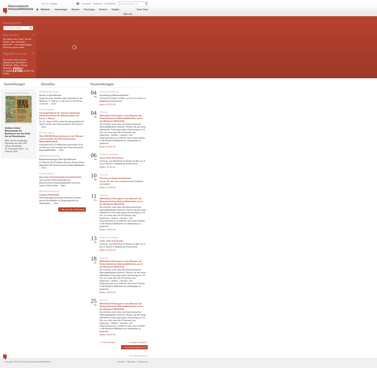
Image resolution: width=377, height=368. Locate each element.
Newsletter (86, 4)
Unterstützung (110, 4)
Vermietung (97, 4)
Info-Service (26, 44)
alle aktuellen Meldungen (73, 209)
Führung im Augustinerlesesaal (115, 178)
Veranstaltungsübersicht (135, 347)
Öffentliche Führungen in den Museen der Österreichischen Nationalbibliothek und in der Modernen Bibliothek (121, 118)
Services (103, 9)
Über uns (127, 14)
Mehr (53, 104)
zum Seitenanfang (137, 355)
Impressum (143, 361)
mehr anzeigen (109, 342)
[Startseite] (37, 9)
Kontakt (115, 9)
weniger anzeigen (138, 342)
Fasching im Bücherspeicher (114, 95)
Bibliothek (45, 9)
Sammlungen (60, 9)
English (54, 4)
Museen (75, 9)
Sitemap (131, 361)
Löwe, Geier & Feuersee (111, 158)
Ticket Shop (142, 9)
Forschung (89, 9)
